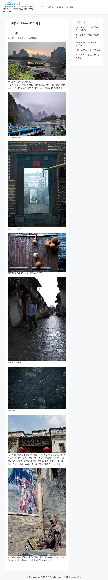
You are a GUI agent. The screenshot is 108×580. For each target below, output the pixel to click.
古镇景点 (50, 7)
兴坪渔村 (13, 33)
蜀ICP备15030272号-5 (72, 577)
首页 (41, 7)
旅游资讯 (60, 7)
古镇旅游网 (11, 3)
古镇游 (12, 38)
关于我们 (70, 7)
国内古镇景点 (32, 38)
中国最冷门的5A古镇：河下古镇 (88, 50)
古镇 (16, 362)
